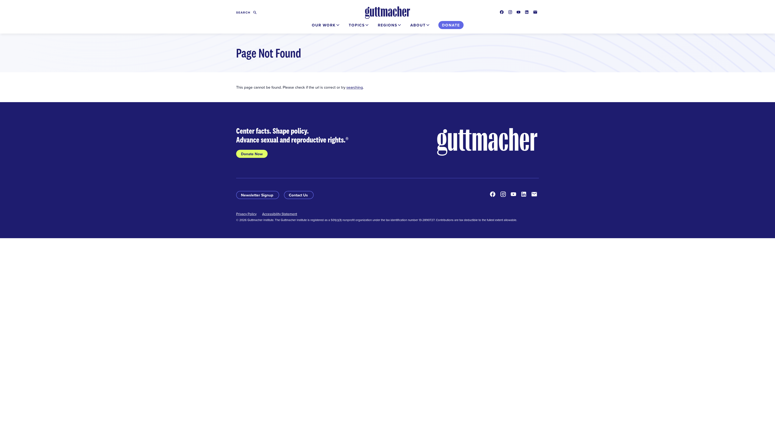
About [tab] (418, 25)
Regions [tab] (387, 25)
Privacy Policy (246, 214)
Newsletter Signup (257, 195)
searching (354, 87)
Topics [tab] (357, 25)
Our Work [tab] (324, 25)
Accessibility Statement (279, 214)
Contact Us (299, 195)
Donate (451, 25)
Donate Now (252, 154)
